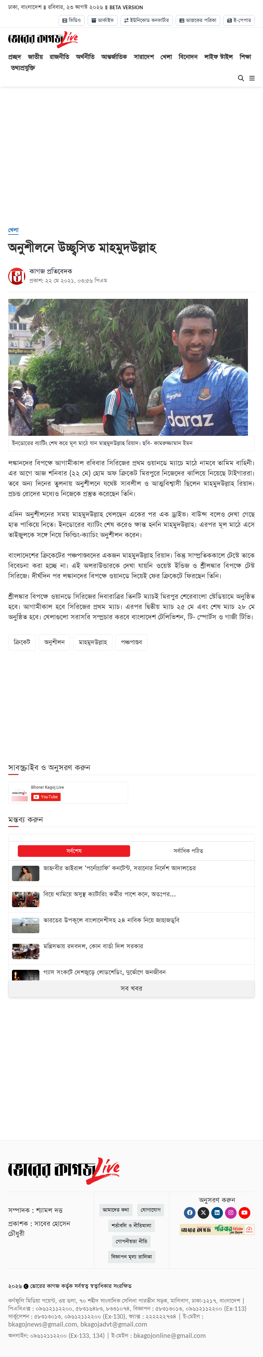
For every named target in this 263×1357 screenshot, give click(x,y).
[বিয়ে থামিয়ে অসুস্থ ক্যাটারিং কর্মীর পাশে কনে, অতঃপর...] (131, 899)
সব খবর (131, 988)
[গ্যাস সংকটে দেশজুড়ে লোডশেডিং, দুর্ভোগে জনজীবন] (131, 977)
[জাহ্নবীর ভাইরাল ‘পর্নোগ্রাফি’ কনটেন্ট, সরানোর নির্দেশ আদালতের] (131, 873)
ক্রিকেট (22, 642)
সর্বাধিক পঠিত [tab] (188, 851)
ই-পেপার (241, 20)
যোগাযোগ (151, 1210)
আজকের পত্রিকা (200, 20)
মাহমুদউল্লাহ (93, 642)
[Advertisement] (135, 165)
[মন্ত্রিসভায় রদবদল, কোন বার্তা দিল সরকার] (131, 951)
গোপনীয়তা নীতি (131, 1241)
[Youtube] (244, 1213)
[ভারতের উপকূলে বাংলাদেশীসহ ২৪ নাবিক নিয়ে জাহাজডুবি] (131, 925)
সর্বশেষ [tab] (74, 851)
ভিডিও (74, 20)
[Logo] (43, 39)
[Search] (241, 78)
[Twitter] (203, 1213)
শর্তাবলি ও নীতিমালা (131, 1225)
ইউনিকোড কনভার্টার (148, 20)
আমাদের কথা (116, 1210)
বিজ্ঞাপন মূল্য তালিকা (131, 1256)
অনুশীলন (54, 642)
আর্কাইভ (105, 20)
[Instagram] (231, 1213)
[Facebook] (190, 1213)
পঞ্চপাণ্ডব (131, 642)
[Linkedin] (217, 1213)
